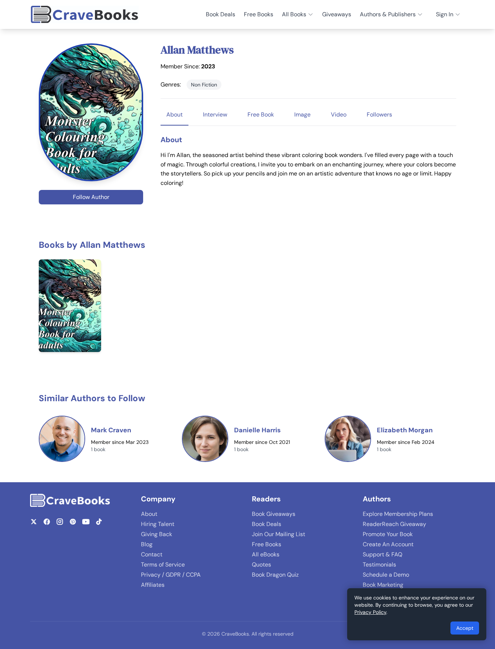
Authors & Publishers (388, 14)
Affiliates (153, 585)
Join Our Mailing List (278, 534)
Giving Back (156, 534)
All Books (294, 14)
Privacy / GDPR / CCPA (171, 574)
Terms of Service (163, 564)
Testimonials (379, 564)
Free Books (258, 14)
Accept (464, 628)
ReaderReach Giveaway (394, 524)
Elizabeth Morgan (405, 430)
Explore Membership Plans (398, 514)
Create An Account (388, 544)
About (149, 514)
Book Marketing (383, 585)
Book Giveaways (273, 514)
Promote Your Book (388, 534)
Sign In (444, 14)
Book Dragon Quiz (275, 574)
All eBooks (265, 554)
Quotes (261, 564)
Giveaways (336, 14)
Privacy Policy (370, 612)
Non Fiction (204, 84)
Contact (151, 554)
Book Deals (220, 14)
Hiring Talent (157, 524)
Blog (147, 544)
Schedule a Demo (386, 574)
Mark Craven (111, 430)
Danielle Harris (257, 430)
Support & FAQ (382, 554)
